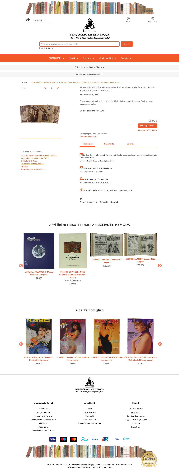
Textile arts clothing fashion (32, 164)
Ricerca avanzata (46, 48)
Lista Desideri (90, 412)
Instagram (135, 427)
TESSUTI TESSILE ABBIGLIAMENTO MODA (39, 155)
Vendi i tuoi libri (106, 58)
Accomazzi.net (105, 467)
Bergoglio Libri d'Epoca (79, 467)
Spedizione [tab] (87, 144)
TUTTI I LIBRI (55, 58)
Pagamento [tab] (109, 144)
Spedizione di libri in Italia (43, 431)
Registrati (93, 136)
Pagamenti (43, 427)
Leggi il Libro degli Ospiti (136, 420)
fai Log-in (84, 136)
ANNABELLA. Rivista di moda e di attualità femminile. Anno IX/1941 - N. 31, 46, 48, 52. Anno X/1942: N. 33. (76, 82)
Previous (20, 265)
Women (24, 166)
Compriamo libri (43, 412)
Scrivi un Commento (136, 416)
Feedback (43, 409)
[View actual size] (45, 88)
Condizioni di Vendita (43, 416)
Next (159, 265)
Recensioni (136, 412)
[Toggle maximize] (58, 88)
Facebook (136, 423)
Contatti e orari (136, 409)
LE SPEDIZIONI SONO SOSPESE (89, 74)
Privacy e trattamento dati (89, 423)
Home (24, 82)
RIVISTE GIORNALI (29, 161)
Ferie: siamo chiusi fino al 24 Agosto (89, 67)
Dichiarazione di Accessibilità (43, 420)
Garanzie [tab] (131, 144)
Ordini (89, 409)
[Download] (52, 88)
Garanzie (87, 58)
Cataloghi (89, 416)
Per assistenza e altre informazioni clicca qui (99, 202)
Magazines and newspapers (32, 169)
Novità (72, 58)
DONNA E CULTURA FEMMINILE (35, 158)
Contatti (38, 20)
